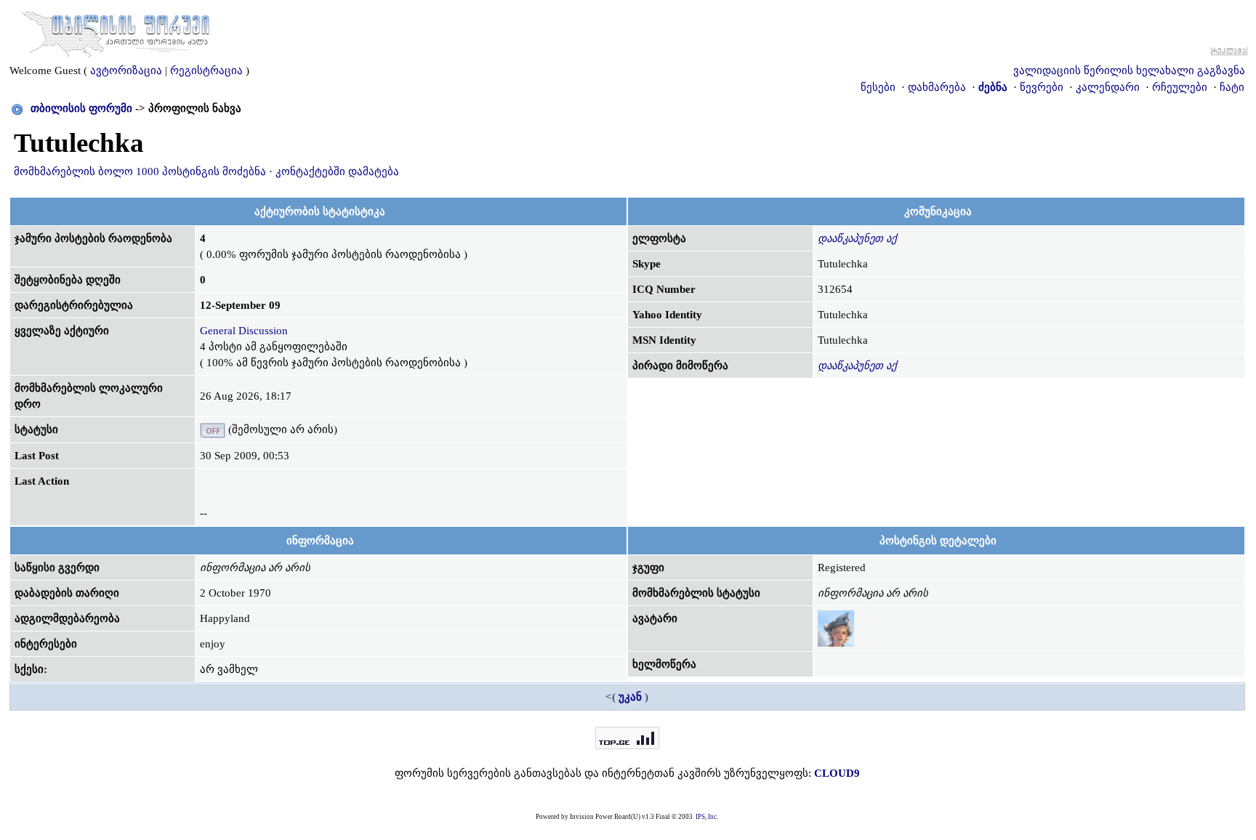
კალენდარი (1108, 87)
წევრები (1041, 87)
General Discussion (244, 330)
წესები (878, 87)
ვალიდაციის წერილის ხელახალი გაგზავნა (1129, 70)
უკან (630, 697)
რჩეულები (1179, 87)
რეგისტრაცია (206, 70)
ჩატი (1232, 87)
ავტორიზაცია (126, 70)
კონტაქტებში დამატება (337, 171)
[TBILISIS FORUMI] (115, 31)
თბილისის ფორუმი (81, 108)
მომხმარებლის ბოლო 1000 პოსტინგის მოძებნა (140, 171)
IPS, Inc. (707, 816)
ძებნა (992, 87)
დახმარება (937, 87)
